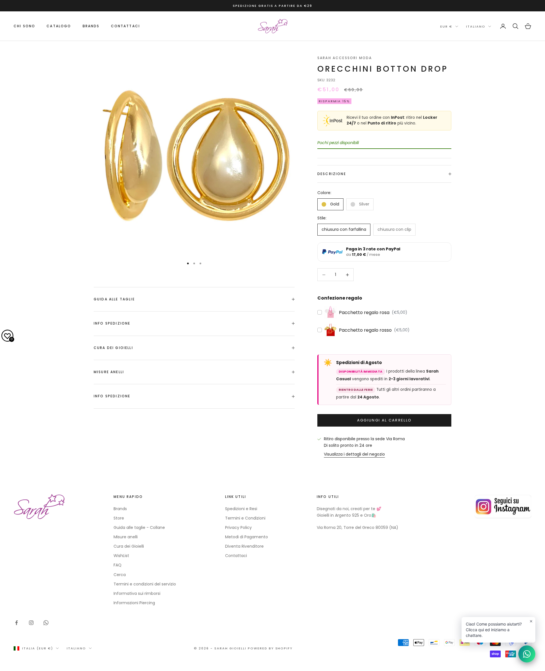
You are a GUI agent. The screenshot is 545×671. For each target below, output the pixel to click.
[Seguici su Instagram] (31, 623)
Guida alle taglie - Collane (139, 527)
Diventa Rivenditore (244, 546)
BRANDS (91, 26)
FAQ (117, 565)
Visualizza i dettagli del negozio (354, 454)
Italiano (475, 26)
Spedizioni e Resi (241, 509)
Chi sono (24, 26)
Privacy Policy (238, 527)
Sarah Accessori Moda (344, 57)
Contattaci (125, 26)
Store (119, 518)
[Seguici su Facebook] (16, 623)
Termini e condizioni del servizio (145, 584)
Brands (120, 509)
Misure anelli (126, 537)
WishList (121, 555)
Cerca (120, 574)
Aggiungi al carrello (384, 420)
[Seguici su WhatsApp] (46, 623)
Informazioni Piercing (134, 603)
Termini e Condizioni (245, 518)
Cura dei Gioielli (129, 546)
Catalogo (59, 26)
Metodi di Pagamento (246, 537)
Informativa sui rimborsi (137, 593)
